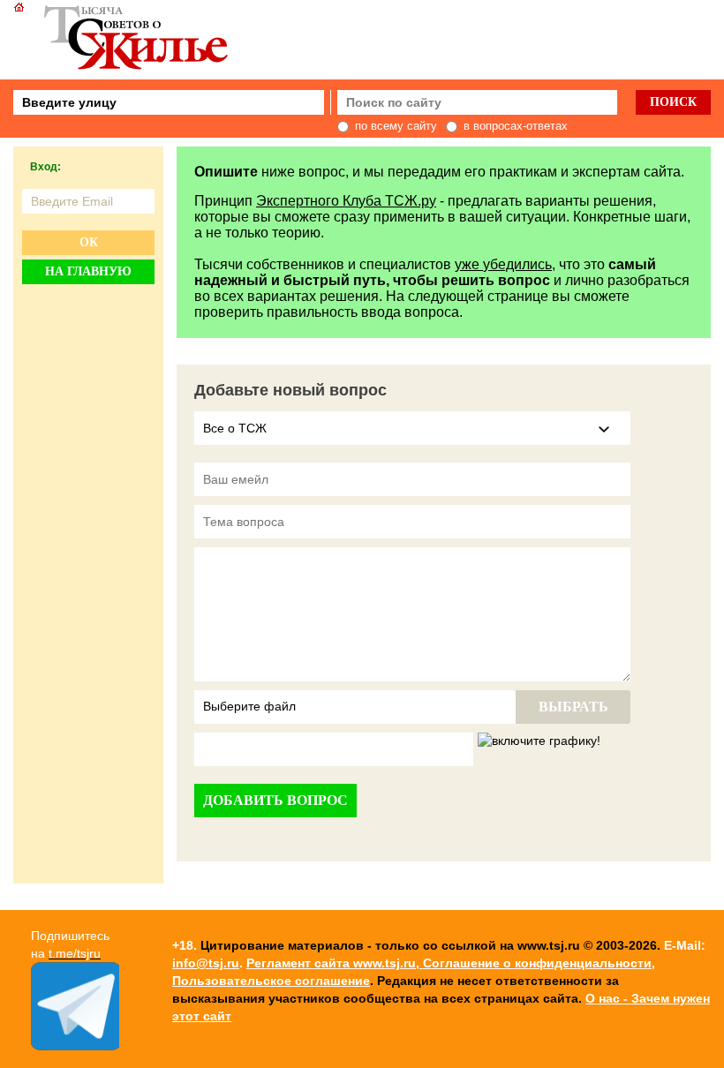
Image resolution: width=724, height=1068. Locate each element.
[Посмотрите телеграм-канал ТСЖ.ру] (75, 1046)
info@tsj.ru (205, 963)
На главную (88, 271)
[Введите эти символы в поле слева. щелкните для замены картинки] (539, 741)
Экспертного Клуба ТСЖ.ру (346, 200)
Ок (88, 242)
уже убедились (503, 264)
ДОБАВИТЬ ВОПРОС (275, 800)
